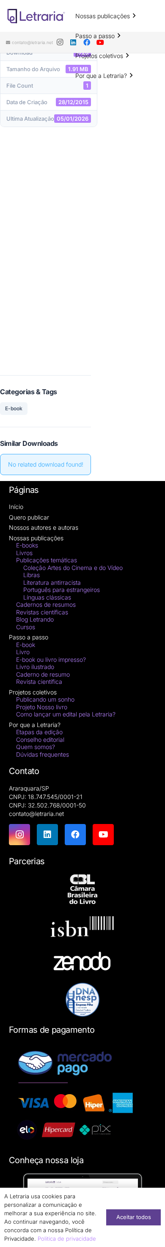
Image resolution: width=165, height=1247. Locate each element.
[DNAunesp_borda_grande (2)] (82, 1000)
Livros (24, 552)
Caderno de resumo (43, 674)
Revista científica (39, 681)
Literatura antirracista (52, 582)
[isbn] (82, 929)
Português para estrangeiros (61, 589)
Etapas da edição (39, 731)
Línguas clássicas (47, 597)
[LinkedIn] (47, 834)
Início (16, 506)
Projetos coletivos (33, 692)
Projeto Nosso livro (41, 707)
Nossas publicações (36, 538)
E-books (27, 545)
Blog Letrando (35, 619)
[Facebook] (75, 834)
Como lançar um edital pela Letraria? (66, 714)
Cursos (25, 626)
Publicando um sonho (45, 699)
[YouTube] (103, 834)
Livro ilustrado (35, 666)
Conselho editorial (40, 739)
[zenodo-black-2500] (82, 962)
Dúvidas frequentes (42, 754)
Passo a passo (28, 637)
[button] (134, 15)
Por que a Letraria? (34, 724)
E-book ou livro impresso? (51, 659)
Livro (23, 651)
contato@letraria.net (36, 813)
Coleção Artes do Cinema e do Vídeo (73, 567)
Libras (31, 574)
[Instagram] (59, 42)
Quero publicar (29, 517)
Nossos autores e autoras (43, 527)
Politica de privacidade (67, 1238)
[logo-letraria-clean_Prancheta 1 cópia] (36, 16)
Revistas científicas (42, 612)
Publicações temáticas (46, 560)
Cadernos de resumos (46, 604)
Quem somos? (35, 746)
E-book (13, 408)
